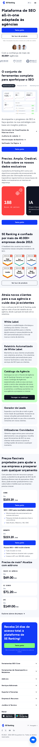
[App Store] (8, 716)
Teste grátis (19, 30)
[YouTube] (10, 730)
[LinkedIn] (14, 730)
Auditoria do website (10, 136)
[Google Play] (21, 716)
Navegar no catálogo (19, 397)
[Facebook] (2, 730)
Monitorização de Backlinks (13, 140)
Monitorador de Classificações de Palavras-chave (15, 131)
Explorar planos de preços (12, 614)
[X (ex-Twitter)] (5, 730)
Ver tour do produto (19, 36)
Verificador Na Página (10, 143)
